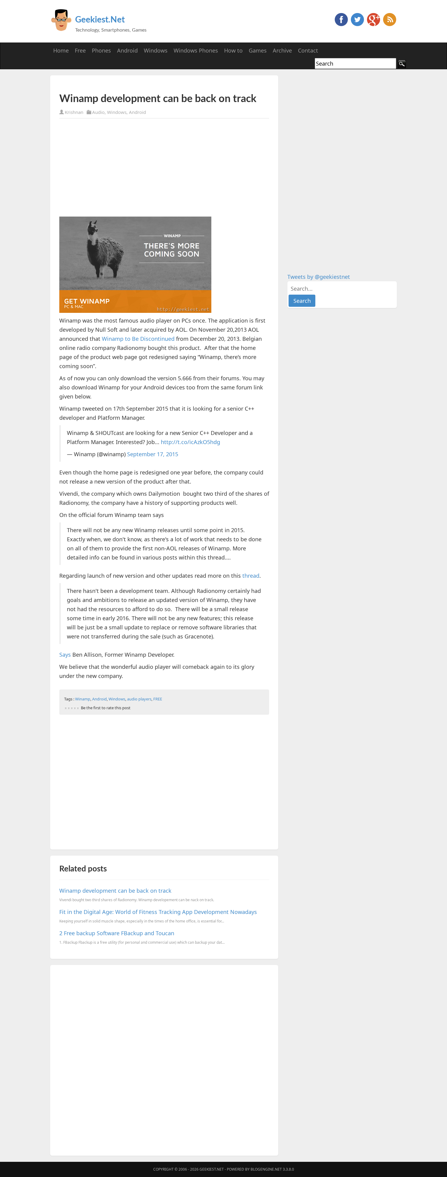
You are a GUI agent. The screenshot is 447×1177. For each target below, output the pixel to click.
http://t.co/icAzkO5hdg (190, 442)
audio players (139, 699)
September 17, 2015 (152, 454)
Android (137, 112)
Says (65, 654)
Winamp (82, 699)
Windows (116, 112)
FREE (157, 699)
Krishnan (74, 112)
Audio (98, 112)
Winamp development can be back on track (115, 890)
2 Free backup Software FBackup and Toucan (116, 933)
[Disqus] (164, 1059)
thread (250, 575)
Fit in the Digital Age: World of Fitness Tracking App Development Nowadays (158, 911)
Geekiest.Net (100, 19)
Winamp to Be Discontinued (138, 338)
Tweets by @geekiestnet (318, 276)
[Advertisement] (130, 84)
